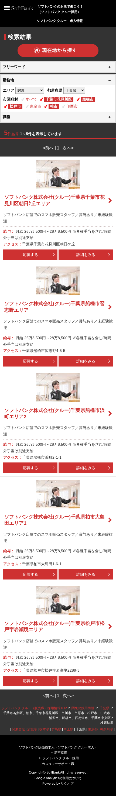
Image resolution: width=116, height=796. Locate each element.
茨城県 (32, 729)
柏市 (53, 106)
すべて (31, 99)
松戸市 (15, 106)
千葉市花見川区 (59, 99)
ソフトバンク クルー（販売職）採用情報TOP (34, 708)
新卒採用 (60, 753)
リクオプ (67, 783)
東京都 (93, 729)
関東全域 (18, 729)
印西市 (72, 106)
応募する (30, 254)
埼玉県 (68, 729)
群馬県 (56, 729)
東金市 (35, 106)
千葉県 (104, 708)
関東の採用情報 (83, 708)
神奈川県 (106, 729)
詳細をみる (85, 254)
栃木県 (44, 729)
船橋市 (88, 99)
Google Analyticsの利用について (58, 778)
